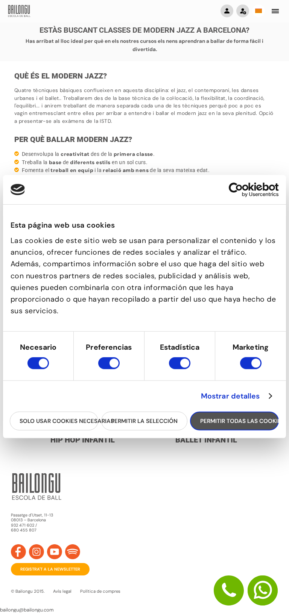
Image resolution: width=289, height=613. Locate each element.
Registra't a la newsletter (50, 569)
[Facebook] (18, 551)
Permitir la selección (144, 420)
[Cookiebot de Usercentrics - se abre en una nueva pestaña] (246, 189)
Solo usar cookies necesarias (59, 420)
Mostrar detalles (230, 396)
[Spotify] (72, 551)
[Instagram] (36, 551)
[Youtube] (54, 551)
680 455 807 (24, 530)
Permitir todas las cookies (239, 420)
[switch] (109, 366)
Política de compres (100, 591)
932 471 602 (23, 525)
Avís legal (62, 591)
